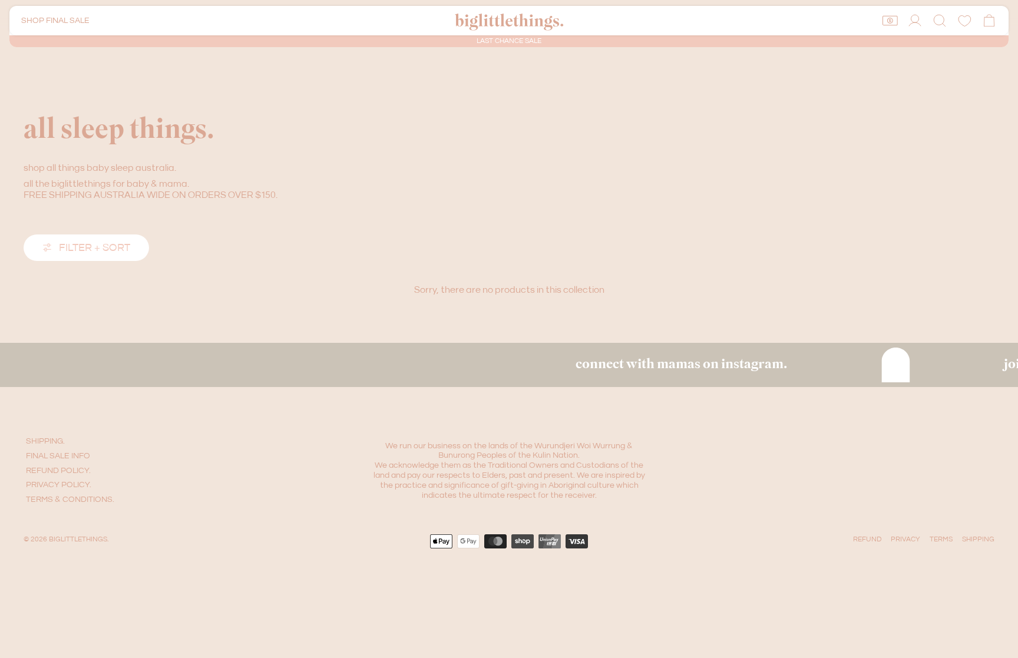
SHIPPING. (45, 441)
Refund (867, 539)
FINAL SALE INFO (58, 456)
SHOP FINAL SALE (55, 20)
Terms (941, 539)
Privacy (905, 539)
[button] (939, 20)
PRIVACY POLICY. (58, 485)
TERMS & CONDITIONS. (70, 499)
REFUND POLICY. (58, 471)
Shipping (978, 539)
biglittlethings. (78, 539)
